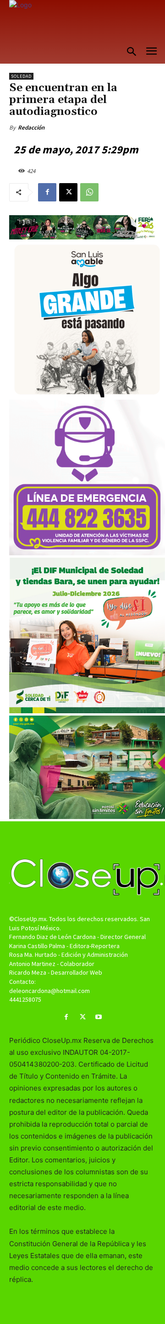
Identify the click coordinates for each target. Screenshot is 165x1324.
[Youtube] (98, 1017)
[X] (68, 192)
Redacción (31, 127)
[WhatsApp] (89, 192)
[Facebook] (47, 192)
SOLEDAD (21, 76)
